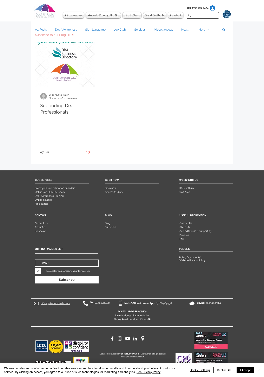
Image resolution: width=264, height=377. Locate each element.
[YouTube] (127, 338)
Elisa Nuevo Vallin (130, 354)
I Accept (245, 370)
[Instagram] (120, 338)
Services (140, 29)
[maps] (143, 338)
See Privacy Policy (148, 372)
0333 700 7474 (102, 302)
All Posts (41, 29)
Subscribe (110, 227)
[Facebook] (112, 338)
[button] (224, 30)
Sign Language (95, 29)
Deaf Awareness (66, 29)
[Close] (259, 370)
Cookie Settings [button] (200, 370)
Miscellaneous (163, 29)
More (201, 29)
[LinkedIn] (135, 338)
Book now (110, 188)
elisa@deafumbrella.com (132, 357)
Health (185, 29)
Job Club (120, 29)
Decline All (224, 370)
